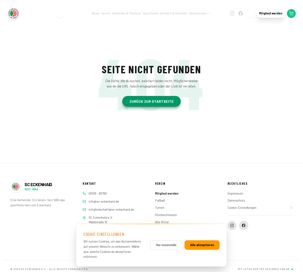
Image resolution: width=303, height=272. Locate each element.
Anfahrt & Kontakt (173, 13)
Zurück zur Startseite (151, 101)
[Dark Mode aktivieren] (250, 13)
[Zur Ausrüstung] (291, 13)
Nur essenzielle (166, 245)
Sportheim (150, 13)
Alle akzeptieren (202, 245)
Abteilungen (198, 13)
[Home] (60, 13)
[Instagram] (232, 13)
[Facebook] (240, 13)
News (96, 13)
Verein (105, 13)
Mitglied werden (270, 13)
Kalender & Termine (126, 13)
